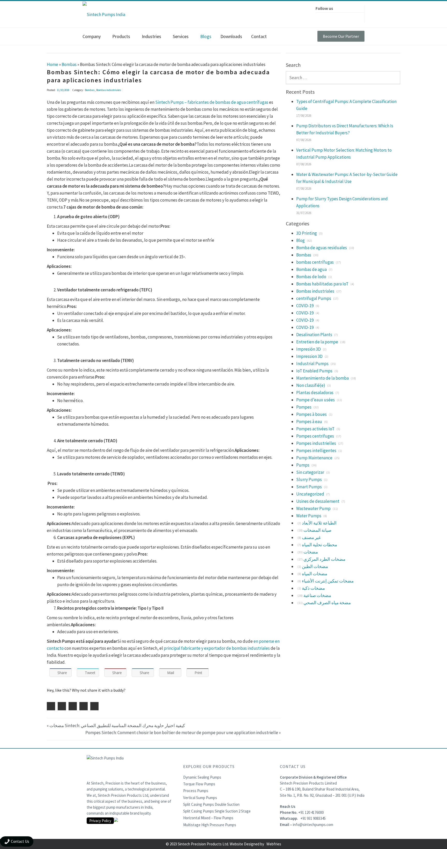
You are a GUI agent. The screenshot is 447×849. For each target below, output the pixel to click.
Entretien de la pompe (317, 342)
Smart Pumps (309, 487)
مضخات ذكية (313, 588)
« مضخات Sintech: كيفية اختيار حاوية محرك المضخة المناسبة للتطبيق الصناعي (116, 725)
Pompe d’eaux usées (315, 400)
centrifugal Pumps (313, 298)
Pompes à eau (309, 421)
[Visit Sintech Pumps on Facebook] (321, 16)
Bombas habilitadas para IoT (322, 284)
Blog (300, 240)
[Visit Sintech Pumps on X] (331, 16)
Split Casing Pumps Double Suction (211, 804)
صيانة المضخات (317, 530)
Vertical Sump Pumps (200, 797)
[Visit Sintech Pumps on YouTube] (353, 16)
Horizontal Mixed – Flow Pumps (208, 817)
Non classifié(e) (310, 385)
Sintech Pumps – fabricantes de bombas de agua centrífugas (212, 102)
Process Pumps (195, 790)
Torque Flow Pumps (199, 783)
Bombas (90, 90)
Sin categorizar (310, 472)
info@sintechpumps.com (313, 824)
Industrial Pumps (312, 363)
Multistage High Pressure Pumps (209, 824)
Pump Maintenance (314, 458)
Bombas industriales (108, 90)
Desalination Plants (314, 334)
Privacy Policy (100, 820)
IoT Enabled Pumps (314, 371)
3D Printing (306, 233)
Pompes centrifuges (315, 436)
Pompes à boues (311, 414)
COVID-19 (305, 305)
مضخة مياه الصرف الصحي (327, 603)
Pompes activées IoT (315, 429)
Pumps (302, 465)
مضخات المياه (314, 574)
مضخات (310, 552)
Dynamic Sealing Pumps (202, 777)
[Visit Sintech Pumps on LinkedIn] (342, 16)
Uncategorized (310, 494)
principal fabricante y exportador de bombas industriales (217, 648)
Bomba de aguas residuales (321, 247)
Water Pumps (308, 516)
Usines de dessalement (317, 501)
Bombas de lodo (311, 276)
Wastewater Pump (313, 508)
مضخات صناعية (317, 595)
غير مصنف (311, 537)
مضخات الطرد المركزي (324, 559)
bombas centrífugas (315, 262)
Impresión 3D (308, 349)
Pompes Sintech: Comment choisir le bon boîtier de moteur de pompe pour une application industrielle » (183, 732)
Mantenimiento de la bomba (322, 378)
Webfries (273, 843)
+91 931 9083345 (313, 818)
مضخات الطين (315, 566)
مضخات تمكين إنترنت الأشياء (328, 581)
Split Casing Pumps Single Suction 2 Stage (217, 811)
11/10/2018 (63, 90)
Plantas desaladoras (314, 392)
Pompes (303, 407)
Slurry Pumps (309, 479)
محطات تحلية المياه (319, 545)
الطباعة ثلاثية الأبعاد (319, 523)
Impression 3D (309, 356)
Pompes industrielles (316, 443)
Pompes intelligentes (316, 450)
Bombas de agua (311, 269)
